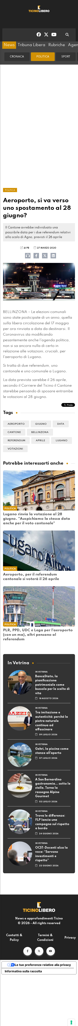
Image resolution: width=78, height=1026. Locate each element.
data (60, 424)
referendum (16, 440)
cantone (14, 432)
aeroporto (16, 424)
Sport (65, 56)
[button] (27, 951)
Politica (42, 56)
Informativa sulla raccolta (23, 971)
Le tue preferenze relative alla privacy (43, 965)
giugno (41, 424)
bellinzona (39, 432)
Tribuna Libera (31, 45)
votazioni (15, 449)
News (9, 45)
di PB (26, 248)
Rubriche (56, 45)
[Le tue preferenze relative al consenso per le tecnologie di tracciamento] (71, 1022)
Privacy (70, 937)
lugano (61, 440)
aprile (40, 440)
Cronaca (17, 56)
